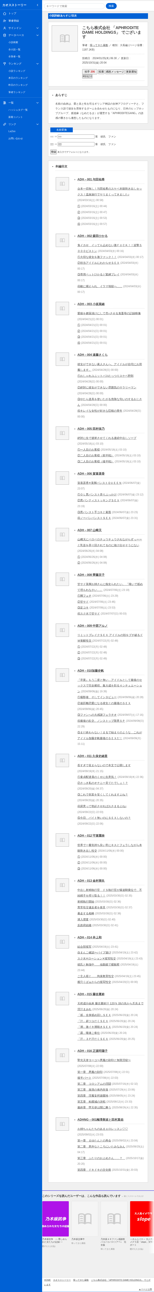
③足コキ (83, 607)
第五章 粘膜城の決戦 (91, 1101)
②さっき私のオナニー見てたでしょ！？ (102, 783)
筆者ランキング (16, 92)
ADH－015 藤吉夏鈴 (91, 994)
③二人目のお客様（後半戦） (95, 461)
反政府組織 (84, 925)
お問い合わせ (15, 138)
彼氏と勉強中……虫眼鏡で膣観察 (98, 964)
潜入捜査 (83, 919)
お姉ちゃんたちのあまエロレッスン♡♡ (102, 1128)
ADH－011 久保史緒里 (92, 756)
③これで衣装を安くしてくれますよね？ (102, 794)
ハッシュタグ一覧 (18, 109)
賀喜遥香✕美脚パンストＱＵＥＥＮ (99, 482)
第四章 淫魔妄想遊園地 (92, 1095)
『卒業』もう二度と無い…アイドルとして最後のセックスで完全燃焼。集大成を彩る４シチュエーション (109, 685)
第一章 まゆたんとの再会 (94, 1140)
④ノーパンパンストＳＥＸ (94, 518)
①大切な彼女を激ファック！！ (97, 257)
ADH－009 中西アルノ (92, 625)
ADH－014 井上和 (89, 937)
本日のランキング (18, 78)
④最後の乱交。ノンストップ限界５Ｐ (101, 720)
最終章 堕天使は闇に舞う (94, 1107)
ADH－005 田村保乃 (91, 428)
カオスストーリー (14, 5)
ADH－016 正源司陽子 (92, 1050)
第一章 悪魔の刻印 (90, 1072)
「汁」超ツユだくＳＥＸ (92, 1021)
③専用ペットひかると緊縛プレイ (98, 274)
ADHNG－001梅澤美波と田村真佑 (100, 1119)
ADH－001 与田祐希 (91, 179)
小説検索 (13, 42)
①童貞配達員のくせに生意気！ (97, 776)
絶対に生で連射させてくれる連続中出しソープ (106, 438)
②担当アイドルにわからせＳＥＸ (98, 262)
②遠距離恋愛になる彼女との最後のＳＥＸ (104, 703)
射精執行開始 (85, 901)
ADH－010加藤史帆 (90, 670)
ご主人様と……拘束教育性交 (95, 976)
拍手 (90, 71)
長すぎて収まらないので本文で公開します (104, 765)
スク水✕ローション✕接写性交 (96, 958)
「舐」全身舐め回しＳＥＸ (94, 1015)
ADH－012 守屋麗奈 (91, 835)
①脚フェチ (84, 595)
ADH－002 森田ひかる (92, 236)
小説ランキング (16, 71)
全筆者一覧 (14, 56)
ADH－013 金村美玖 (91, 880)
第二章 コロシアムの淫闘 (94, 1083)
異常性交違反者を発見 (91, 907)
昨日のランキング (18, 85)
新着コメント (15, 117)
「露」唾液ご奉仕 (88, 1032)
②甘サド (83, 601)
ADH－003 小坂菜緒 (91, 304)
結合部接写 (84, 946)
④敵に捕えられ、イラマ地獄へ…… (99, 286)
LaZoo (11, 131)
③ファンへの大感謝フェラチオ (97, 714)
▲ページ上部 (145, 1289)
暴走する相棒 (85, 913)
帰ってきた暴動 (99, 45)
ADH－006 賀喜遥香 (91, 473)
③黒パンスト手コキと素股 (94, 512)
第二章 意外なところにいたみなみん (101, 1146)
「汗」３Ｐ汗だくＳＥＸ (92, 1038)
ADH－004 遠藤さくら (92, 354)
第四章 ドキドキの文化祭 (94, 1169)
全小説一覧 (14, 49)
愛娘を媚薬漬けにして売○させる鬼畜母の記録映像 (109, 313)
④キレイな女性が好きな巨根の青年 (99, 410)
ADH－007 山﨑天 (89, 530)
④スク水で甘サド (88, 613)
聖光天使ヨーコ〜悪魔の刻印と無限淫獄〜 (104, 1060)
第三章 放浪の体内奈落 (92, 1089)
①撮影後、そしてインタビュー (97, 697)
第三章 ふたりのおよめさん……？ (101, 1158)
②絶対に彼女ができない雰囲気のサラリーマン (106, 387)
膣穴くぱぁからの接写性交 (94, 982)
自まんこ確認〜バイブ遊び (94, 952)
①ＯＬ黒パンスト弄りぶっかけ (97, 494)
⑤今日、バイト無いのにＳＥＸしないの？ (104, 817)
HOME (47, 1280)
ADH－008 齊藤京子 (91, 574)
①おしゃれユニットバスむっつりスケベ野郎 (105, 375)
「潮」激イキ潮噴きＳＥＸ (94, 1026)
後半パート (84, 1077)
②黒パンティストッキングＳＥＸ (98, 500)
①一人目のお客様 (88, 449)
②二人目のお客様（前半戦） (95, 455)
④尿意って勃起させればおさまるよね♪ (102, 806)
